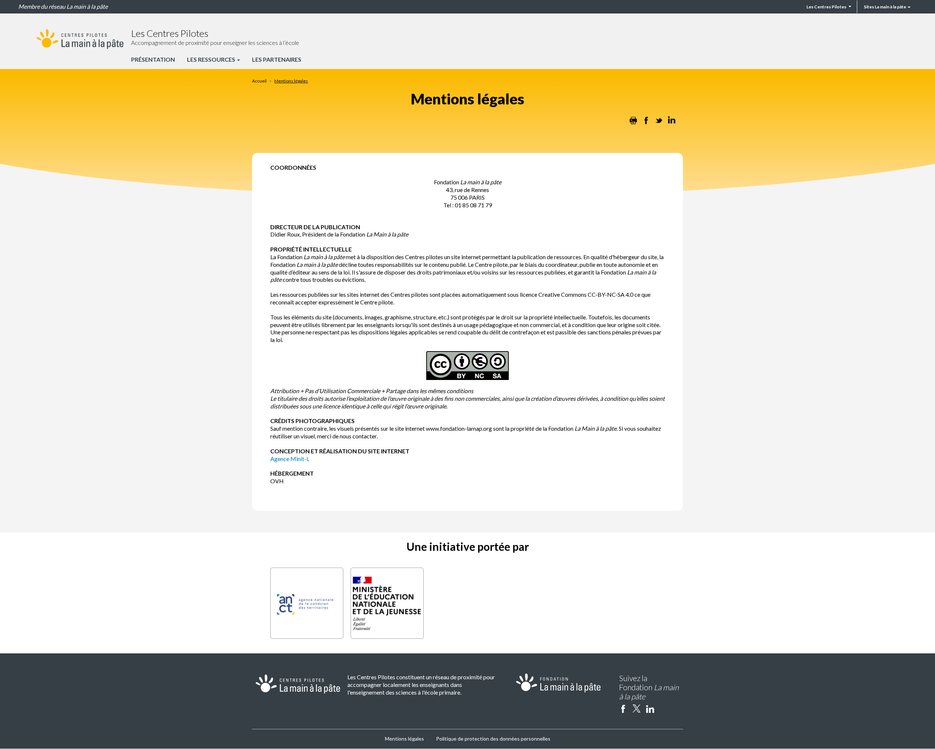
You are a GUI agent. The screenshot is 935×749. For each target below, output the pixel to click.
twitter (637, 708)
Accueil (259, 81)
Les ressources (211, 59)
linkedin (650, 708)
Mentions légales (404, 738)
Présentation (153, 59)
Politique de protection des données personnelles (493, 738)
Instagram (664, 708)
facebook (623, 708)
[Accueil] (80, 39)
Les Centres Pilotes (826, 6)
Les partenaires (276, 59)
